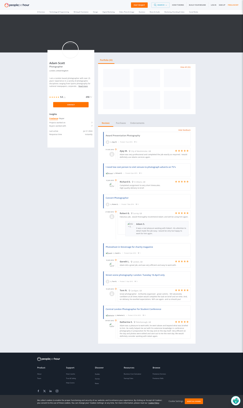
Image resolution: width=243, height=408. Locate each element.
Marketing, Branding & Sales (174, 12)
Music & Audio (155, 12)
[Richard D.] (109, 173)
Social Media (193, 12)
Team (39, 378)
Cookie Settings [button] (176, 401)
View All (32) (185, 67)
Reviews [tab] (106, 123)
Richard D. (119, 173)
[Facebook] (39, 391)
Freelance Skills (158, 378)
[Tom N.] (107, 281)
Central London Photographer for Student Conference (133, 309)
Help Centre (70, 383)
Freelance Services (159, 374)
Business (142, 12)
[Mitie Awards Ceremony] (177, 78)
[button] (160, 5)
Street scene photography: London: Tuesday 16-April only (135, 274)
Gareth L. (118, 253)
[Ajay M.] (107, 142)
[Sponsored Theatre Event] (177, 100)
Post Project (139, 5)
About (39, 374)
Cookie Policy (153, 403)
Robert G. (115, 204)
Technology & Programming (59, 12)
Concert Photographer (117, 197)
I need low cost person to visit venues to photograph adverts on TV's (141, 167)
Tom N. (114, 281)
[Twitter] (45, 391)
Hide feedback (184, 130)
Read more (83, 86)
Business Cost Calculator (132, 374)
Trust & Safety (71, 378)
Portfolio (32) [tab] (106, 60)
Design (95, 12)
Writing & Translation (81, 12)
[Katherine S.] (110, 315)
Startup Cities (128, 378)
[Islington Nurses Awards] (116, 78)
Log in (213, 5)
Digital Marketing (109, 12)
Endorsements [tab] (137, 123)
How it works (178, 5)
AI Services (41, 12)
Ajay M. (114, 142)
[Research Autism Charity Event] (116, 100)
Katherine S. (121, 315)
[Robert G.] (107, 204)
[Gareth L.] (109, 253)
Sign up (222, 5)
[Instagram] (57, 391)
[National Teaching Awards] (147, 78)
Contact (71, 105)
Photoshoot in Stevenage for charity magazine (129, 246)
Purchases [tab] (121, 123)
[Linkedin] (51, 391)
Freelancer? (233, 5)
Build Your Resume (197, 5)
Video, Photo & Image (126, 12)
